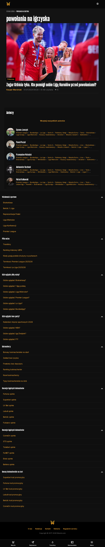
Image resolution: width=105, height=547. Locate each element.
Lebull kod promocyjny (12, 495)
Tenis (82, 133)
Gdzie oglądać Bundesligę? (14, 309)
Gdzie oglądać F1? (10, 339)
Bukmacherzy (6, 346)
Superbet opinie (9, 400)
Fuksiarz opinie (9, 423)
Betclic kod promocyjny (12, 500)
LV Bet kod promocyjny (12, 489)
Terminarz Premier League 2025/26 (18, 261)
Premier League (22, 133)
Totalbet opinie (9, 447)
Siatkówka (84, 135)
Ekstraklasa (90, 133)
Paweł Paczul (21, 142)
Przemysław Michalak (24, 154)
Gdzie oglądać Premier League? (16, 297)
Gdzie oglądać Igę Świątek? (14, 333)
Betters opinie (8, 464)
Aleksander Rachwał (23, 167)
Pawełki (29, 184)
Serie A (50, 133)
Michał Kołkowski (22, 179)
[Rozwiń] (101, 197)
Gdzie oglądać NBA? (11, 328)
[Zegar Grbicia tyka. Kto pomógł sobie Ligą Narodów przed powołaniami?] (52, 58)
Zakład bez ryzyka (11, 358)
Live (81, 145)
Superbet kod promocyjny (14, 477)
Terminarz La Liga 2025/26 (14, 267)
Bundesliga (34, 133)
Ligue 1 (85, 147)
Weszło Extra (73, 133)
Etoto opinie (8, 459)
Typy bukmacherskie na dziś (15, 381)
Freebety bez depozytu (13, 364)
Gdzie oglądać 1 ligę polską (14, 286)
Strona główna (10, 11)
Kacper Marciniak (14, 90)
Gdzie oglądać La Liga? (12, 303)
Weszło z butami (72, 135)
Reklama (57, 529)
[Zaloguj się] (98, 3)
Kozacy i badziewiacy (47, 135)
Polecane (10, 79)
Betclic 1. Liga (76, 147)
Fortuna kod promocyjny (13, 483)
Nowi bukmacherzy (11, 375)
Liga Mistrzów (32, 135)
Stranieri (60, 135)
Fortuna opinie (9, 394)
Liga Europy (20, 135)
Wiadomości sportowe (9, 196)
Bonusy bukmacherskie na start (16, 352)
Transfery (7, 244)
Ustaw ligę (20, 184)
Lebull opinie (8, 411)
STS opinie (7, 441)
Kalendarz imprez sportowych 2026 (18, 322)
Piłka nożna (5, 238)
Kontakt (48, 529)
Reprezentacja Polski (11, 214)
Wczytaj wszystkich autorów (52, 121)
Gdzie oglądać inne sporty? (11, 316)
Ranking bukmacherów (12, 369)
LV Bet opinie (8, 405)
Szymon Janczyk (22, 129)
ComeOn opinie (9, 436)
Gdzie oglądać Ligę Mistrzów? (15, 292)
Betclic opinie (8, 417)
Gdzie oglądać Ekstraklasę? (14, 280)
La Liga (42, 133)
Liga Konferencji (9, 225)
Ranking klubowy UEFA (12, 250)
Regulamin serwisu (70, 529)
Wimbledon (42, 159)
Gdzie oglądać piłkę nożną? (11, 274)
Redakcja (38, 529)
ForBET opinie (8, 453)
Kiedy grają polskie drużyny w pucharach (20, 256)
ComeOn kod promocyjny (13, 506)
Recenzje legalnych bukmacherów (13, 388)
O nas (30, 529)
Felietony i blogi (60, 133)
